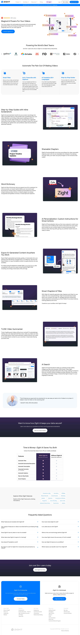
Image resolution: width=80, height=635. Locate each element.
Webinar (5, 614)
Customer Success (38, 611)
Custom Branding (53, 500)
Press (50, 616)
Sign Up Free (74, 2)
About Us (6, 611)
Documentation (52, 617)
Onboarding (36, 613)
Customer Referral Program (55, 620)
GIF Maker (63, 493)
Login (59, 2)
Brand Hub (51, 619)
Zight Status (51, 613)
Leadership (6, 613)
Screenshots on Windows (60, 498)
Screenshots (21, 610)
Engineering (36, 610)
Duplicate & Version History (45, 503)
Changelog (51, 611)
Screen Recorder (54, 495)
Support (50, 614)
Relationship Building (38, 614)
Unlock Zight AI (7, 31)
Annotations (56, 493)
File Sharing (63, 495)
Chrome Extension (68, 613)
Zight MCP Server (29, 265)
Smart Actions (56, 503)
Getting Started (52, 610)
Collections (50, 498)
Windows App (67, 611)
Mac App (66, 610)
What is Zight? (7, 610)
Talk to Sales (65, 2)
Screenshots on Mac (47, 493)
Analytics (43, 498)
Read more (55, 5)
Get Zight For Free (40, 569)
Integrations (44, 500)
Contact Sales (20, 599)
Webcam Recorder (44, 495)
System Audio (62, 500)
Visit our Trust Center (40, 430)
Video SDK (21, 616)
